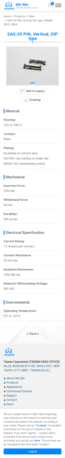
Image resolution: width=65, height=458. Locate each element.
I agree (32, 451)
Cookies (41, 425)
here (37, 440)
